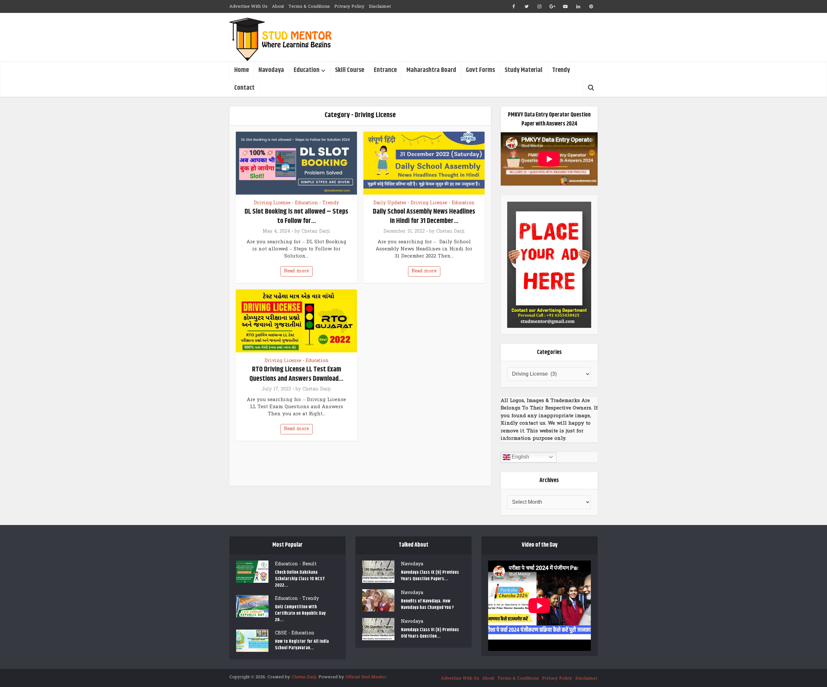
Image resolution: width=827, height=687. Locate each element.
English (519, 457)
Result (309, 564)
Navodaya (271, 70)
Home (241, 70)
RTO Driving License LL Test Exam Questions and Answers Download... (296, 374)
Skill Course (349, 70)
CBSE (281, 633)
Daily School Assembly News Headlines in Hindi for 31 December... (424, 216)
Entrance (385, 70)
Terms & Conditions (309, 6)
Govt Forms (480, 70)
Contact (244, 88)
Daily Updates (389, 203)
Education (306, 70)
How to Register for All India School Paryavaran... (302, 644)
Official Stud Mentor (365, 677)
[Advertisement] (480, 37)
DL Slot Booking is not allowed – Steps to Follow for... (296, 216)
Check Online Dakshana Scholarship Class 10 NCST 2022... (300, 579)
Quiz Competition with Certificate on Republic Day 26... (300, 613)
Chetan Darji (315, 231)
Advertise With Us (248, 6)
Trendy (561, 70)
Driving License (272, 203)
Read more (296, 271)
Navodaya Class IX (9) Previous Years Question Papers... (430, 575)
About (278, 6)
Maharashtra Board (431, 70)
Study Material (523, 70)
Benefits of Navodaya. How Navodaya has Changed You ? (427, 604)
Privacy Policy (349, 6)
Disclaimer (380, 6)
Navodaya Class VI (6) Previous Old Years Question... (430, 633)
